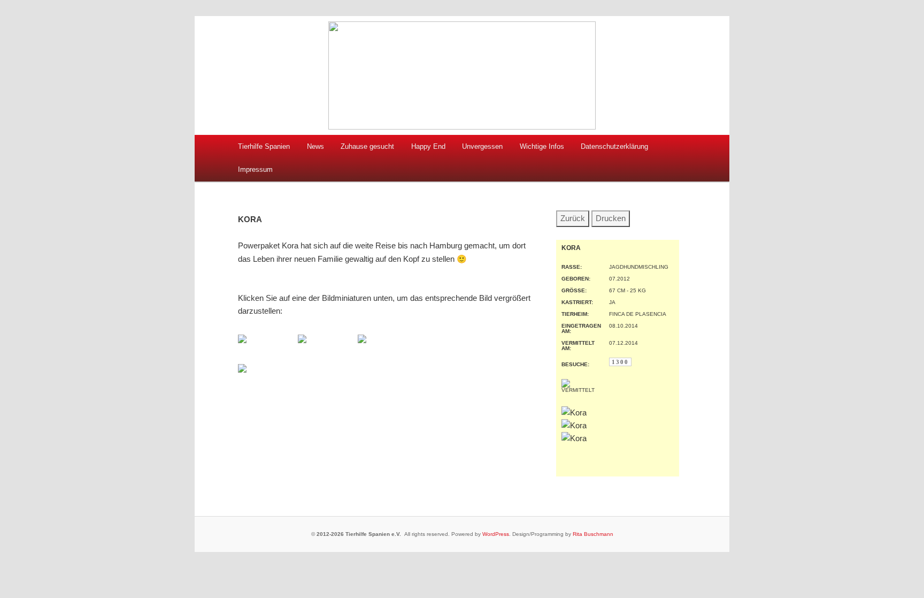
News (315, 146)
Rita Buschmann (593, 534)
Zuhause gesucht (367, 146)
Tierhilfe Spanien (264, 146)
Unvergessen (482, 146)
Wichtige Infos (542, 146)
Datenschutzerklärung (614, 146)
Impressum (255, 169)
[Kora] (242, 340)
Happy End (428, 146)
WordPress (495, 534)
